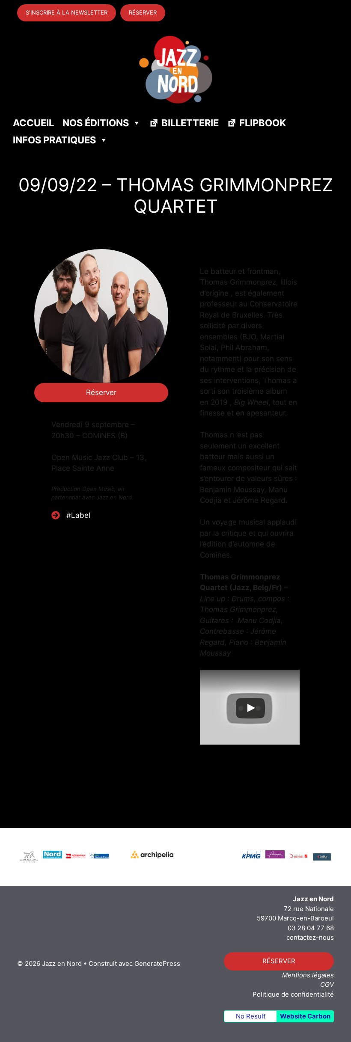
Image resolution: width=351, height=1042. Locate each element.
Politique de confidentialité (293, 994)
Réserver (101, 392)
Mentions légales (308, 975)
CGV (327, 984)
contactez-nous (310, 937)
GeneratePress (157, 963)
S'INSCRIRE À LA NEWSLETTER (66, 12)
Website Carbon (305, 1016)
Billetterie (190, 122)
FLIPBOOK (262, 122)
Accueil (33, 122)
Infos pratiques (54, 139)
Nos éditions (95, 122)
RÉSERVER (143, 12)
